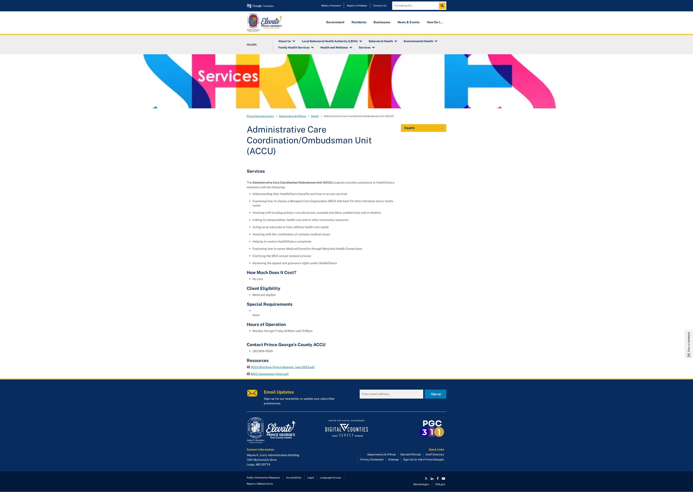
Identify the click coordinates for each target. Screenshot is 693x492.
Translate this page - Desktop (260, 5)
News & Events (409, 22)
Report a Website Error (260, 483)
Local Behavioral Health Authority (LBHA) (330, 41)
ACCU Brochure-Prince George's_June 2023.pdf (283, 367)
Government (335, 22)
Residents (359, 22)
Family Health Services (294, 47)
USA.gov (440, 484)
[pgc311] (278, 430)
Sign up (436, 394)
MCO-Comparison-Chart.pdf (270, 374)
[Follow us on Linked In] (432, 478)
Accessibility (293, 477)
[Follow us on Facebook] (438, 478)
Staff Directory (435, 454)
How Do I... (435, 22)
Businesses (382, 22)
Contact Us (379, 5)
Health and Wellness (334, 47)
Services (365, 47)
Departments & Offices (292, 116)
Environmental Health (418, 41)
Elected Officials (410, 454)
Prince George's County (260, 116)
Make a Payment (331, 5)
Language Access (330, 477)
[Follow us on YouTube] (443, 478)
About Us (284, 41)
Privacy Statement (372, 459)
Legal (310, 477)
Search (443, 6)
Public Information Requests (263, 477)
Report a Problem (357, 5)
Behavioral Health (381, 41)
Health (252, 44)
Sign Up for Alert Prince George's (423, 459)
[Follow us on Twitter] (426, 478)
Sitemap (393, 459)
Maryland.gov (421, 484)
